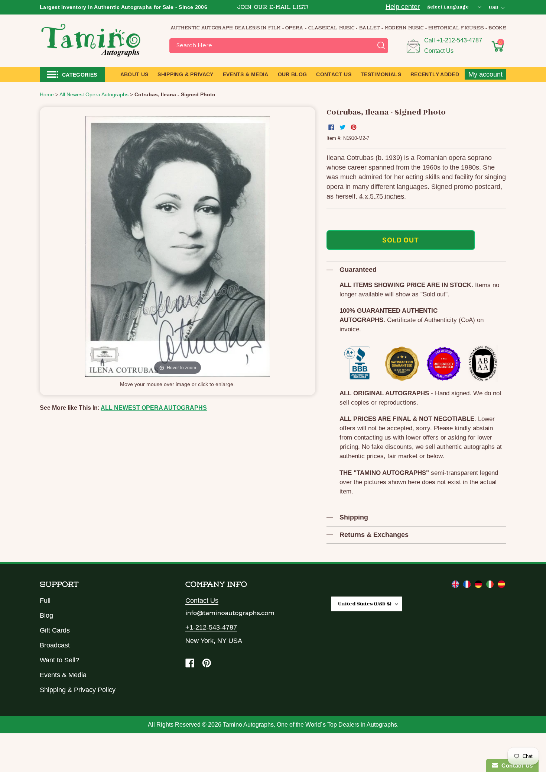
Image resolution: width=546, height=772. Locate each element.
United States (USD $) (364, 604)
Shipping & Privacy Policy (78, 690)
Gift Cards (55, 630)
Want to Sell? (59, 660)
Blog (46, 615)
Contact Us (439, 51)
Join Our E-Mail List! (273, 7)
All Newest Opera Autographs (154, 408)
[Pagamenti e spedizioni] (491, 585)
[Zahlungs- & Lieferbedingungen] (479, 585)
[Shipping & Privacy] (456, 585)
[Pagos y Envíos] (501, 585)
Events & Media (63, 675)
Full (45, 600)
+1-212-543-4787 (459, 40)
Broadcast (55, 645)
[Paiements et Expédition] (468, 585)
